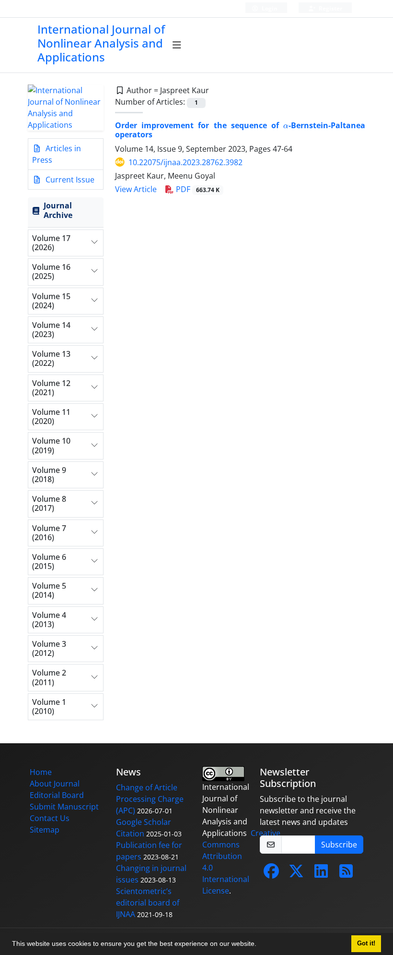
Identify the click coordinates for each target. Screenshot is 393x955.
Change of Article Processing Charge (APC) (150, 799)
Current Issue (69, 179)
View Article (136, 189)
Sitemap (44, 829)
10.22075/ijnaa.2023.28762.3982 (185, 162)
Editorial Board (57, 795)
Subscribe (339, 844)
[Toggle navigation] (177, 45)
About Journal (55, 783)
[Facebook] (271, 874)
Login (268, 8)
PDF (197, 189)
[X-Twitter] (296, 874)
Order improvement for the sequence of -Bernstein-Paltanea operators (240, 130)
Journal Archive (58, 210)
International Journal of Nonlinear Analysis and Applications (101, 43)
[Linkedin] (321, 874)
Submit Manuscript (64, 806)
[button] (259, 944)
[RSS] (346, 874)
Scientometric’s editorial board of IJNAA (147, 902)
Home (41, 772)
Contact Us (49, 818)
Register (329, 8)
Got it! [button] (366, 943)
